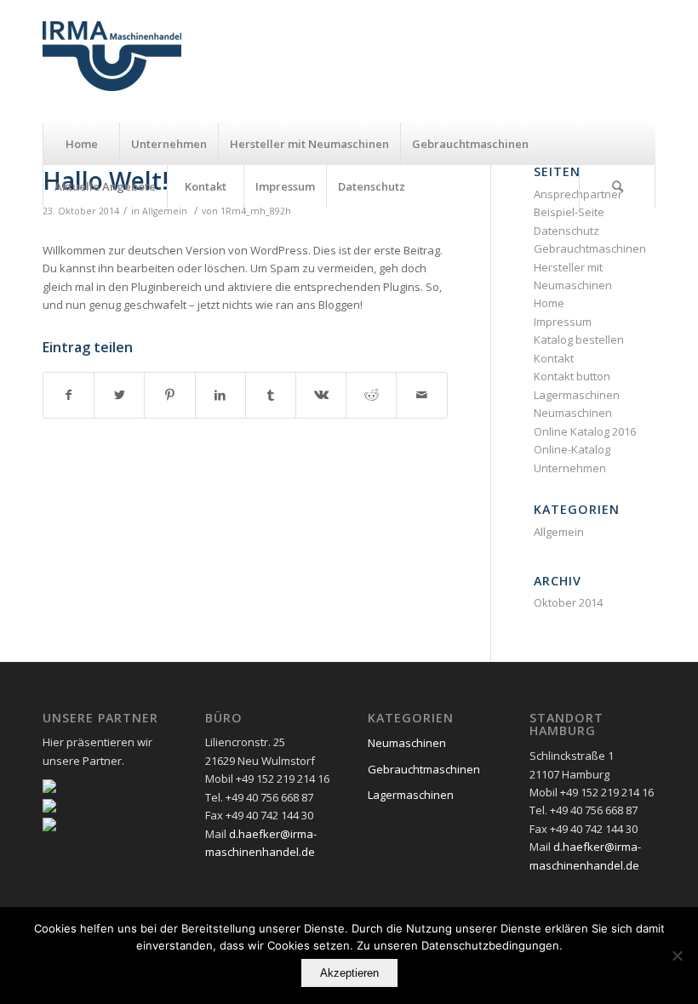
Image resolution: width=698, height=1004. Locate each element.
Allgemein (164, 211)
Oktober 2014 (568, 602)
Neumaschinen (573, 412)
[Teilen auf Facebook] (68, 395)
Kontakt (554, 358)
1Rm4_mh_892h (255, 211)
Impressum (563, 321)
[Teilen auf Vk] (321, 395)
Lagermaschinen (577, 394)
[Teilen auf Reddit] (371, 395)
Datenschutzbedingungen (490, 945)
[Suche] (617, 186)
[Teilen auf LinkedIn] (220, 395)
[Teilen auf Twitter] (119, 395)
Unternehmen (570, 468)
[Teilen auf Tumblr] (270, 395)
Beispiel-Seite (569, 212)
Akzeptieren (349, 973)
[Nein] (676, 955)
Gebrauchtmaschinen (590, 248)
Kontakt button (572, 376)
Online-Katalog (572, 449)
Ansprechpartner (578, 194)
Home (549, 303)
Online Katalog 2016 (585, 431)
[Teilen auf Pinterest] (169, 395)
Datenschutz (566, 230)
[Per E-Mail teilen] (421, 395)
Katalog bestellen (579, 339)
